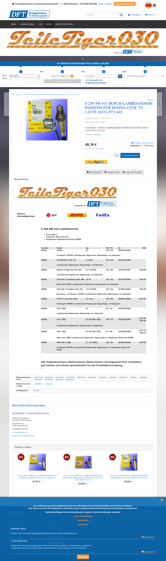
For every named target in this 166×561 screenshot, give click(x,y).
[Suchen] (121, 15)
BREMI (13, 24)
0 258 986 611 (38, 379)
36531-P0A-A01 (49, 379)
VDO (40, 24)
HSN (53, 76)
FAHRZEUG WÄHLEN (62, 81)
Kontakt (108, 3)
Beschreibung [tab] (21, 179)
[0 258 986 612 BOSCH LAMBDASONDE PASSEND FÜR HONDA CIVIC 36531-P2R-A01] (159, 104)
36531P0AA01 (143, 377)
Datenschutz (83, 520)
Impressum (83, 524)
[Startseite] (13, 94)
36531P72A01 (49, 377)
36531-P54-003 (71, 377)
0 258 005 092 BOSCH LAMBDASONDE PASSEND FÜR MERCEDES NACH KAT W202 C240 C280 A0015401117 (83, 477)
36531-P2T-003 (92, 377)
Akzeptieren (149, 537)
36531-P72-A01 (60, 377)
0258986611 (133, 377)
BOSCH (49, 24)
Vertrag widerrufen (124, 3)
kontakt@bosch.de (19, 432)
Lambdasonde (49, 384)
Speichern (83, 557)
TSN (62, 76)
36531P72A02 (59, 379)
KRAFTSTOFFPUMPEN (64, 24)
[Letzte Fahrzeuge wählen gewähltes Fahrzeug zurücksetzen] (145, 76)
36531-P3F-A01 (81, 377)
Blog (101, 3)
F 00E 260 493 (112, 377)
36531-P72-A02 (39, 377)
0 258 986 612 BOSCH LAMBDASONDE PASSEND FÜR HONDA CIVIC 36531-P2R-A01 (37, 476)
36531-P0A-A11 (123, 377)
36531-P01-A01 (70, 379)
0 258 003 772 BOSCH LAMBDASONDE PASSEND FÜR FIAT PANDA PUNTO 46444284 (128, 476)
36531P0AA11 (102, 377)
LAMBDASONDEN (27, 24)
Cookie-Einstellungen (83, 516)
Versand (101, 149)
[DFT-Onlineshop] (32, 14)
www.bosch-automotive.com (23, 435)
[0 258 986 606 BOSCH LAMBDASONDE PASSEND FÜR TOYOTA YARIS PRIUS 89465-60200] (6, 104)
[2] (96, 162)
